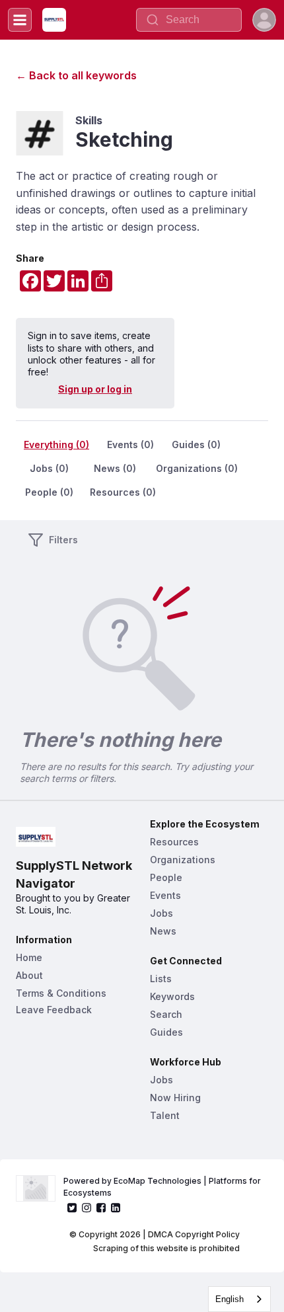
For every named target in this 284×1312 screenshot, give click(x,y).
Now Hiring (175, 1097)
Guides (166, 1032)
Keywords (172, 996)
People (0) (49, 492)
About (29, 975)
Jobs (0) (49, 468)
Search (166, 1014)
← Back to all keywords (76, 75)
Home (29, 957)
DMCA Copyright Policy (194, 1234)
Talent (165, 1115)
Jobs (161, 913)
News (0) (115, 468)
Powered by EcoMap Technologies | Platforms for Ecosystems (163, 1187)
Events (165, 895)
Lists (161, 978)
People (166, 877)
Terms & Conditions (61, 993)
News (163, 931)
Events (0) (130, 444)
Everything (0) (56, 444)
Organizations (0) (197, 468)
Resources (174, 841)
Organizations (182, 859)
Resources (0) (123, 492)
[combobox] (239, 1299)
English (229, 1299)
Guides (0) (196, 444)
